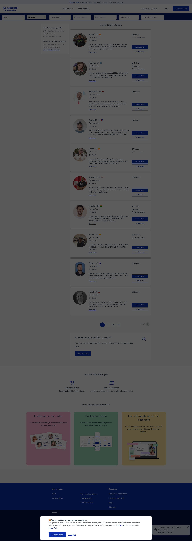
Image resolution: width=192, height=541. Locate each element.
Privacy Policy (53, 528)
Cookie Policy (120, 525)
